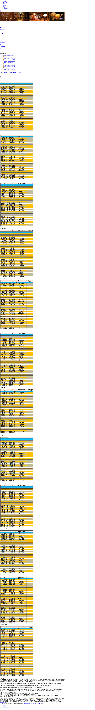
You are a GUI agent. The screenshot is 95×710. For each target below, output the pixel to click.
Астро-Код (2, 46)
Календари (2, 42)
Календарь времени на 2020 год (12, 72)
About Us (4, 705)
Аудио (1, 33)
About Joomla (5, 706)
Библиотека (2, 29)
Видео (1, 37)
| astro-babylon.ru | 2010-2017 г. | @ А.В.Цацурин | (33, 703)
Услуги (1, 50)
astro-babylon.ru (3, 702)
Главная (2, 24)
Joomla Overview (6, 707)
